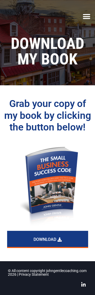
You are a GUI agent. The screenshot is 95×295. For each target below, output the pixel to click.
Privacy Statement (34, 274)
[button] (86, 16)
